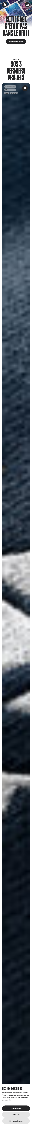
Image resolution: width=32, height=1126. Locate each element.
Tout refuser (16, 1115)
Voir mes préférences (16, 1121)
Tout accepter (16, 1108)
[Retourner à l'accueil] (4, 4)
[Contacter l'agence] (27, 4)
